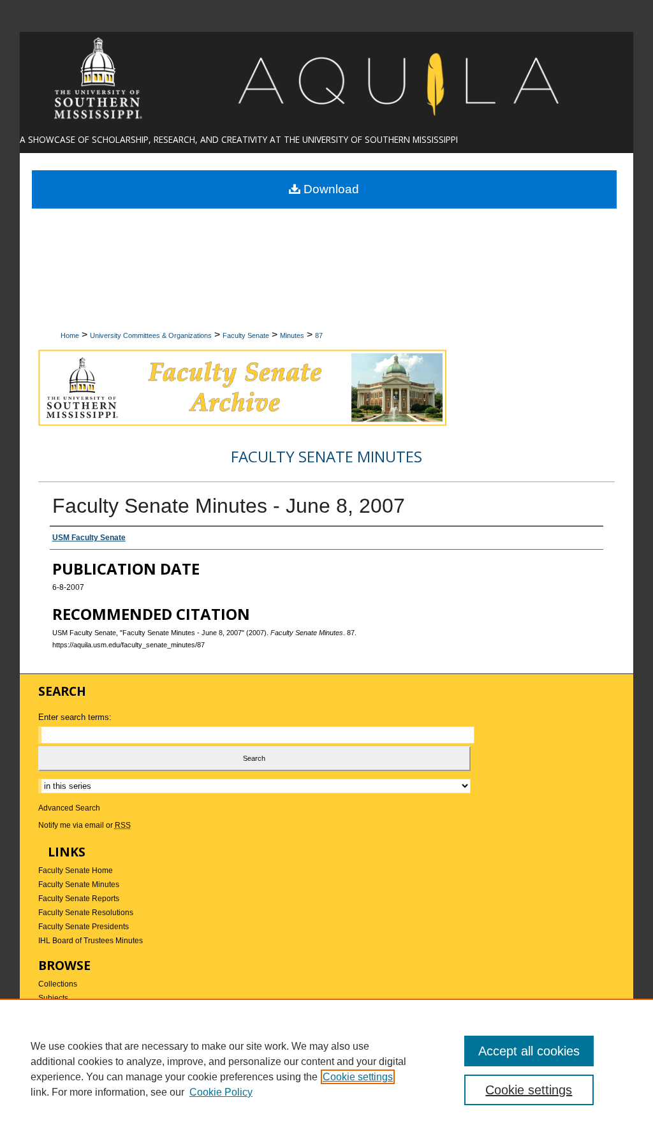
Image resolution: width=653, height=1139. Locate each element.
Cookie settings (358, 1076)
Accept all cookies (529, 1051)
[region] (326, 1069)
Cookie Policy (221, 1092)
